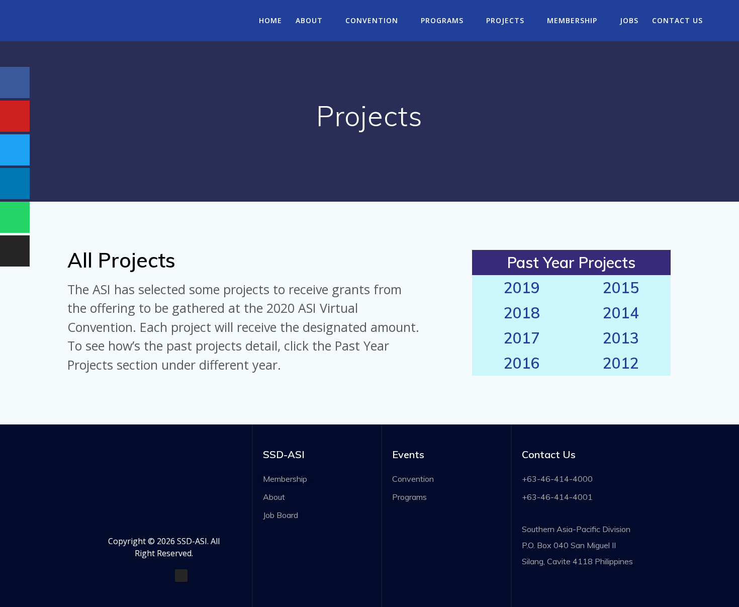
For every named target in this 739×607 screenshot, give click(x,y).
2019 (522, 287)
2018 (522, 312)
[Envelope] (163, 575)
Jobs (629, 20)
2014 (621, 312)
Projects (505, 20)
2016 (522, 363)
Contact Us (677, 20)
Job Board (280, 515)
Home (270, 20)
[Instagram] (181, 575)
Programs (442, 20)
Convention (371, 20)
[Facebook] (146, 575)
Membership (572, 20)
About (309, 20)
